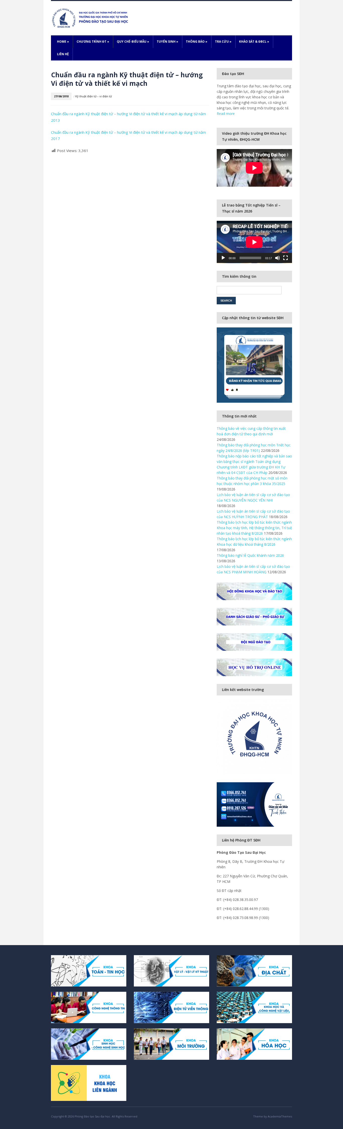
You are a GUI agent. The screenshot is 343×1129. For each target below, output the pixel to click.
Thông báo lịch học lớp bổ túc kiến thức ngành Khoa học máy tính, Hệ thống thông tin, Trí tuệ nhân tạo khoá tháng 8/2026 (254, 528)
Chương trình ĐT (93, 41)
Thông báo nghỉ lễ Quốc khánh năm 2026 (250, 555)
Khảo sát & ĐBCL (254, 41)
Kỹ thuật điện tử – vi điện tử (93, 96)
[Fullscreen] (285, 257)
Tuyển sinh (167, 41)
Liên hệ (63, 54)
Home (63, 41)
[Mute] (277, 257)
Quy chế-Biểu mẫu (133, 41)
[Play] (223, 257)
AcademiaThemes (280, 1116)
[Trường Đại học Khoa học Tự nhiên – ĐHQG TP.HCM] (91, 18)
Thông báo (196, 41)
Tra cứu (223, 41)
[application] (254, 242)
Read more (226, 113)
